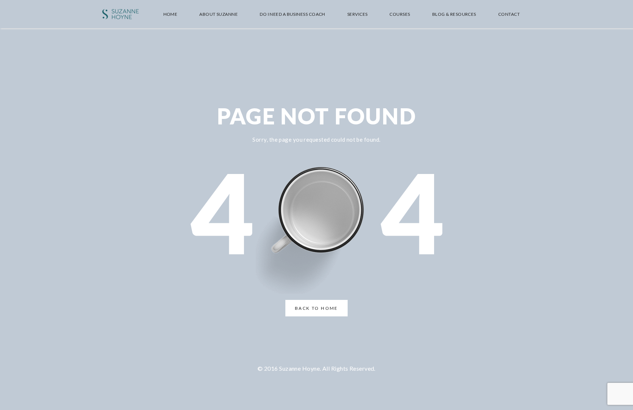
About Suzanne (218, 14)
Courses (399, 14)
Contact (509, 14)
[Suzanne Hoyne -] (120, 14)
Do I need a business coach (292, 14)
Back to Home (316, 308)
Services (357, 14)
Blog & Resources (454, 14)
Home (170, 14)
